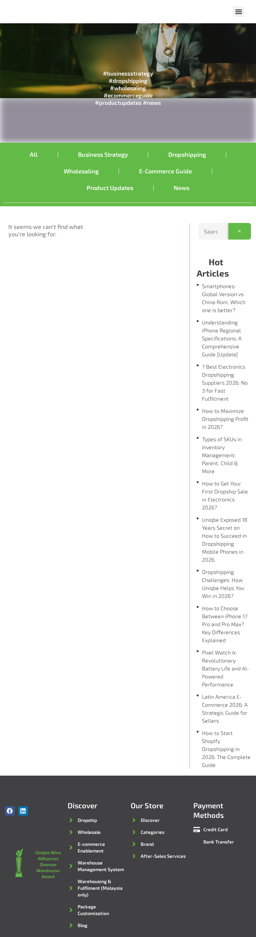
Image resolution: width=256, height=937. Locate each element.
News (181, 187)
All (34, 154)
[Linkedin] (23, 811)
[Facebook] (10, 811)
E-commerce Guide (165, 171)
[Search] (239, 231)
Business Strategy (103, 154)
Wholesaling (81, 171)
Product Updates (110, 187)
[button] (238, 11)
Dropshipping (187, 154)
